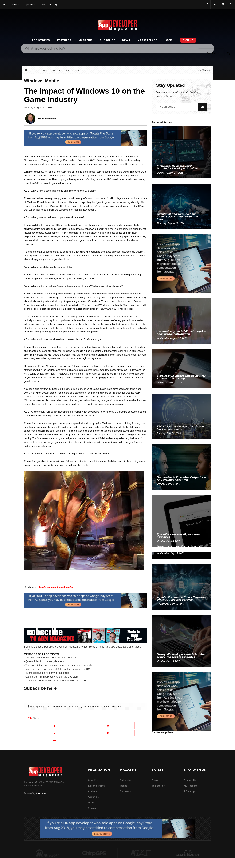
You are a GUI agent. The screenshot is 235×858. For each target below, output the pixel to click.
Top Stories (41, 40)
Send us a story (49, 4)
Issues (123, 785)
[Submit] (228, 53)
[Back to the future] (4, 4)
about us (93, 780)
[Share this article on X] (108, 725)
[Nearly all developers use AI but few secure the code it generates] (181, 640)
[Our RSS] (231, 4)
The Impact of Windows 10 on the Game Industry (56, 706)
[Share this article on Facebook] (54, 725)
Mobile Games (91, 706)
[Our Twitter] (215, 4)
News (126, 40)
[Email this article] (54, 740)
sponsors (30, 4)
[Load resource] (85, 137)
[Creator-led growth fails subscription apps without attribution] (181, 321)
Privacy (92, 808)
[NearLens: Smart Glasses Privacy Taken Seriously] (181, 555)
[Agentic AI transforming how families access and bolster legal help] (181, 206)
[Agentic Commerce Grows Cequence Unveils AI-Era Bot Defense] (181, 586)
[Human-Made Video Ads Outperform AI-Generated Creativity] (181, 466)
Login (168, 40)
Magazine (85, 40)
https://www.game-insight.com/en (55, 587)
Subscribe (107, 40)
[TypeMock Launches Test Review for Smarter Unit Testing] (181, 368)
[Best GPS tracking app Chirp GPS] (94, 853)
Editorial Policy (96, 785)
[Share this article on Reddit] (108, 733)
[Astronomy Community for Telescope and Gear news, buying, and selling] (187, 853)
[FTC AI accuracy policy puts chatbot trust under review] (181, 416)
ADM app (189, 791)
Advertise (93, 797)
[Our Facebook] (206, 4)
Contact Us (190, 780)
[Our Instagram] (223, 4)
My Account (190, 785)
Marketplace (147, 40)
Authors (92, 791)
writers (15, 4)
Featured (64, 40)
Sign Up (188, 40)
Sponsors (125, 791)
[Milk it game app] (141, 853)
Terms (91, 802)
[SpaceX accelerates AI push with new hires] (181, 520)
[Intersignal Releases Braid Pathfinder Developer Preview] (181, 152)
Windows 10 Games (111, 706)
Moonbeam (41, 793)
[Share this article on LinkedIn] (54, 733)
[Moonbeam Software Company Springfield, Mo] (47, 853)
